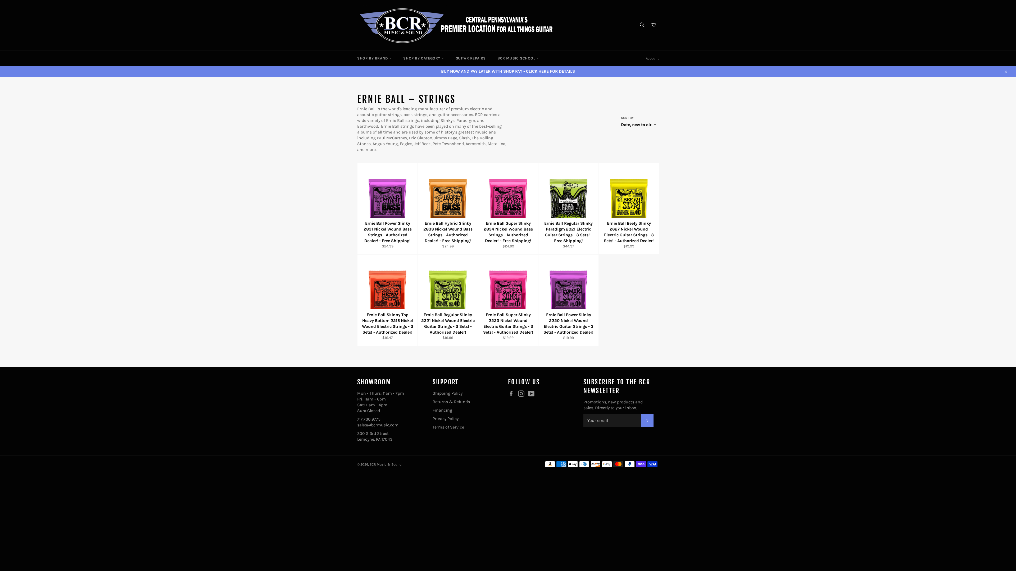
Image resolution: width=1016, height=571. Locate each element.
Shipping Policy (447, 393)
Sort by (627, 118)
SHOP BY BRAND (373, 58)
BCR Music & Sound (386, 464)
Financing (442, 410)
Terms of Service (448, 427)
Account (652, 58)
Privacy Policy (446, 418)
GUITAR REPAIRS (471, 58)
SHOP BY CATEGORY (422, 58)
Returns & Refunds (451, 401)
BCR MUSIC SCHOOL (517, 58)
